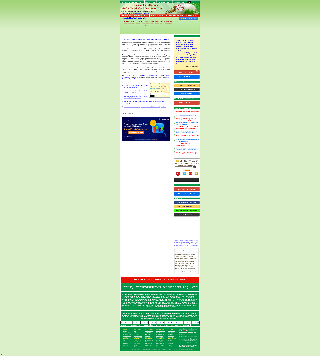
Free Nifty (134, 325)
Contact (169, 2)
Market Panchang (137, 345)
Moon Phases (137, 343)
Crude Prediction (171, 336)
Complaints (190, 332)
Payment (147, 2)
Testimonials (183, 275)
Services (146, 325)
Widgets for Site (148, 345)
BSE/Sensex (136, 334)
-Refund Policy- (191, 330)
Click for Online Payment (186, 103)
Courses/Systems (191, 15)
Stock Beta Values (160, 334)
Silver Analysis (171, 334)
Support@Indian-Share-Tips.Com (140, 13)
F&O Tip (161, 15)
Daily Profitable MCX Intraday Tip (186, 210)
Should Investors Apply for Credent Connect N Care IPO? (135, 91)
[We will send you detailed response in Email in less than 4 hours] (182, 330)
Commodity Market (171, 331)
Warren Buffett (148, 334)
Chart (171, 325)
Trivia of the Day (137, 346)
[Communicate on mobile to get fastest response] (179, 330)
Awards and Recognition (132, 18)
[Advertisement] (187, 227)
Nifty (125, 322)
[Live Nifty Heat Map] (184, 330)
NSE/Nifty (136, 332)
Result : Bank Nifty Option (176, 15)
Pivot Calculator (159, 340)
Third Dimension (137, 340)
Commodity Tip (154, 15)
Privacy (185, 329)
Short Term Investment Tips (186, 215)
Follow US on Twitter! (157, 88)
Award (154, 2)
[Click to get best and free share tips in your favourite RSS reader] (187, 330)
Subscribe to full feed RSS (158, 86)
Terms (189, 329)
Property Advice (159, 336)
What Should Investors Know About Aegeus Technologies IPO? (135, 97)
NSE (152, 325)
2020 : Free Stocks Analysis (186, 194)
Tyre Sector (170, 341)
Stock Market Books (160, 331)
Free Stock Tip (125, 325)
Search (194, 180)
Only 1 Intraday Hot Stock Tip (187, 206)
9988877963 (125, 13)
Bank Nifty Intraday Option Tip (186, 202)
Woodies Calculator (160, 341)
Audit (195, 332)
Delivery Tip (145, 15)
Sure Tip (141, 2)
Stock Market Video (149, 340)
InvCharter (181, 329)
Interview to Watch (149, 331)
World (166, 325)
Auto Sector (170, 340)
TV (180, 325)
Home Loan (125, 345)
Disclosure (194, 329)
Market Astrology (137, 341)
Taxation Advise (148, 343)
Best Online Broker (127, 336)
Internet (124, 341)
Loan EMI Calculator (160, 345)
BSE (157, 325)
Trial (140, 325)
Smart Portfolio (148, 332)
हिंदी (193, 2)
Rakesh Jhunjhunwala (131, 2)
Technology (125, 343)
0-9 (198, 322)
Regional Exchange (138, 336)
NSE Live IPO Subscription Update (150, 75)
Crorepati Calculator (160, 343)
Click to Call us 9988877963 (187, 85)
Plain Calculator (159, 346)
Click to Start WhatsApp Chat (187, 89)
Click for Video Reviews (186, 72)
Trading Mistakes (126, 332)
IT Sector (169, 345)
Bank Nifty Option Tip (135, 15)
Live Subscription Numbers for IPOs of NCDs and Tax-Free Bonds (145, 39)
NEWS (176, 325)
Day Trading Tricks (127, 334)
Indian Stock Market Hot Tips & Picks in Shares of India (141, 8)
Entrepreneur (148, 341)
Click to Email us (186, 93)
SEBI (135, 331)
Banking (124, 346)
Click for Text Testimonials (186, 77)
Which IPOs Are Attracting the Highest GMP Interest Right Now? (145, 107)
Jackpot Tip (124, 15)
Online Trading (159, 332)
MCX (161, 325)
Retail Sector (170, 343)
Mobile (124, 340)
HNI (166, 15)
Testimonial (176, 2)
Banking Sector (171, 346)
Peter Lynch (147, 336)
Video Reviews (161, 2)
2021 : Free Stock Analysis (186, 189)
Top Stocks (186, 325)
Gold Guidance (171, 332)
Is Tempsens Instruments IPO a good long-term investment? (136, 86)
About (183, 2)
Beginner (124, 331)
